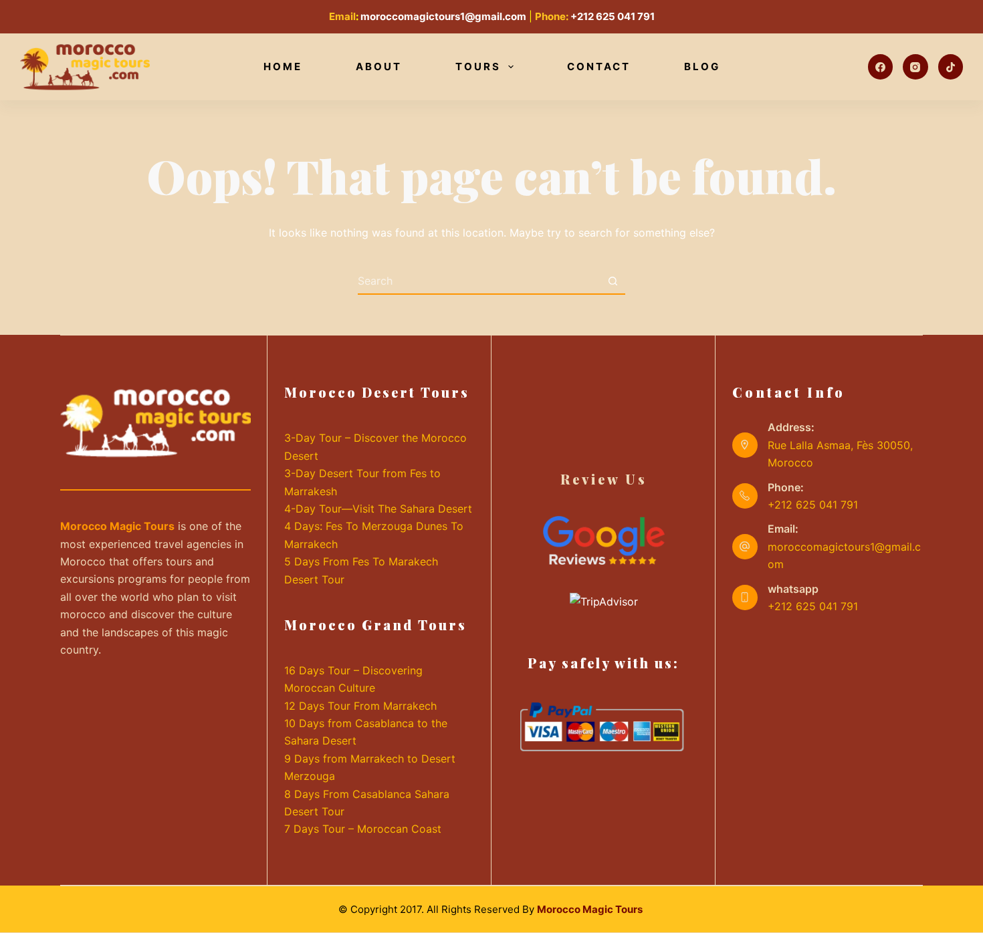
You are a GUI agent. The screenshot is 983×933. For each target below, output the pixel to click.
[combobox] (479, 280)
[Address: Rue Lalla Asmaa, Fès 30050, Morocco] (745, 445)
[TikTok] (951, 67)
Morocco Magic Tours (591, 909)
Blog (702, 66)
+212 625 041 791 (612, 16)
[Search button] (612, 280)
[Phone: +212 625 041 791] (745, 496)
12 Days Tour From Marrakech (360, 705)
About (379, 66)
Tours (478, 66)
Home (282, 66)
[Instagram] (915, 67)
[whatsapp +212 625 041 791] (745, 597)
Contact (599, 66)
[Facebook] (880, 67)
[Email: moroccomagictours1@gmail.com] (745, 546)
